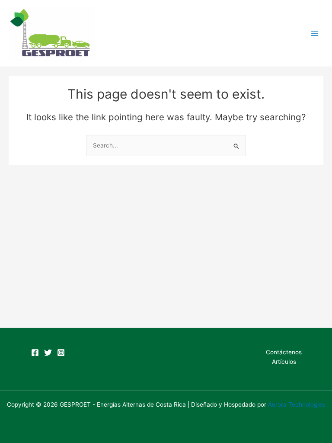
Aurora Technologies (296, 404)
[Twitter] (48, 352)
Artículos (284, 361)
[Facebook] (35, 352)
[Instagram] (61, 352)
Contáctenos (284, 352)
